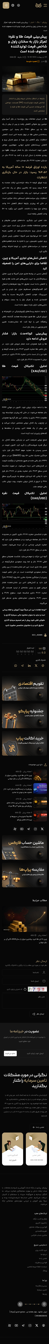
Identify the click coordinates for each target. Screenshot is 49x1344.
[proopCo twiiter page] (42, 829)
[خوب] (21, 651)
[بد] (29, 651)
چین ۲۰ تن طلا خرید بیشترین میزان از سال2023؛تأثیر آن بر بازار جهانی (18, 777)
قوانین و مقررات (41, 1262)
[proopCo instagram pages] (35, 829)
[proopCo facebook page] (43, 1325)
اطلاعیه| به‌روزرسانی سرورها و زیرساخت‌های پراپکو (21, 818)
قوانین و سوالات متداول (38, 1227)
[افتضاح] (32, 651)
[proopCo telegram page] (28, 829)
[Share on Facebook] (43, 665)
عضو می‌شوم (10, 1053)
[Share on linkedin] (29, 665)
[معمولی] (25, 651)
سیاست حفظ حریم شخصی (37, 1266)
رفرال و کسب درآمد (40, 1218)
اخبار (32, 22)
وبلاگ (45, 1270)
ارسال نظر (40, 1014)
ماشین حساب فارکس (39, 1235)
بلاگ (38, 22)
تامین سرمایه (42, 1290)
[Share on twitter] (36, 665)
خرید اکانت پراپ (41, 1250)
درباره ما (44, 1254)
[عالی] (18, 651)
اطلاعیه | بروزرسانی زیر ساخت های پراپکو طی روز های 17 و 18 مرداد (19, 804)
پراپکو (44, 22)
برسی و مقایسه (41, 1285)
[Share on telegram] (22, 665)
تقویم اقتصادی (41, 1231)
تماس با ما (43, 1258)
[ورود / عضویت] (6, 5)
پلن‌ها (44, 1294)
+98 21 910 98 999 (36, 1160)
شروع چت (12, 1160)
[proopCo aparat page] (15, 829)
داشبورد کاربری (41, 1223)
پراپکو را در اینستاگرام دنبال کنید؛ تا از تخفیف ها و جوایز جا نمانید (18, 791)
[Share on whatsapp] (15, 665)
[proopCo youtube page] (21, 829)
